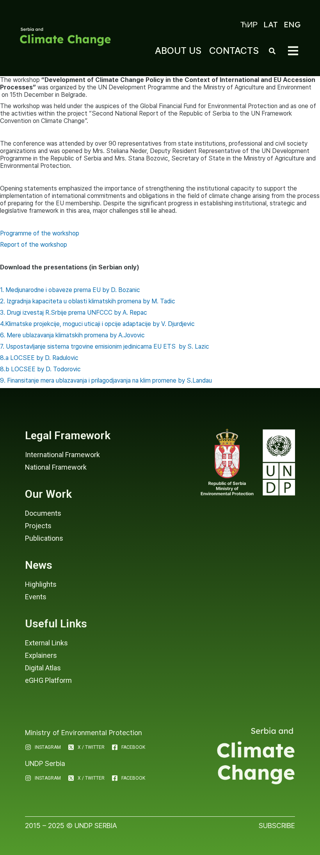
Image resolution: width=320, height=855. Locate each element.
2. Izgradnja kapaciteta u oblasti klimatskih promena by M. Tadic (87, 301)
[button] (293, 51)
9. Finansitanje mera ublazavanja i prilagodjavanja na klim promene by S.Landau (106, 380)
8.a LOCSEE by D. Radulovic (39, 358)
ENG (292, 24)
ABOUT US (178, 50)
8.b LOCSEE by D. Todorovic (40, 369)
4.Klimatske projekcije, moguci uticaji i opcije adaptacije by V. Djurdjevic (97, 324)
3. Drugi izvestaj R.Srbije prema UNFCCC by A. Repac (73, 312)
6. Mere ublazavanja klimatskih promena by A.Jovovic (72, 335)
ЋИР (249, 24)
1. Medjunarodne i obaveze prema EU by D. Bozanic (70, 290)
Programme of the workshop (39, 233)
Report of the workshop (33, 244)
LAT (270, 24)
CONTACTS (234, 50)
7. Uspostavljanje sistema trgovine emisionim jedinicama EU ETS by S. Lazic (104, 346)
